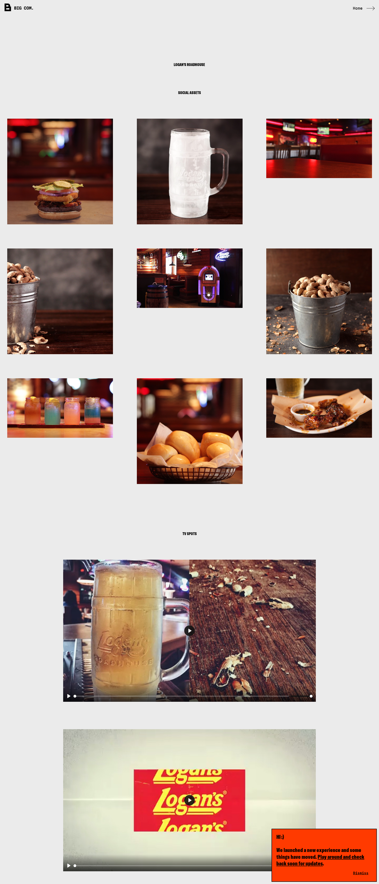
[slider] (181, 696)
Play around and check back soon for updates (320, 860)
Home (358, 8)
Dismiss (360, 873)
